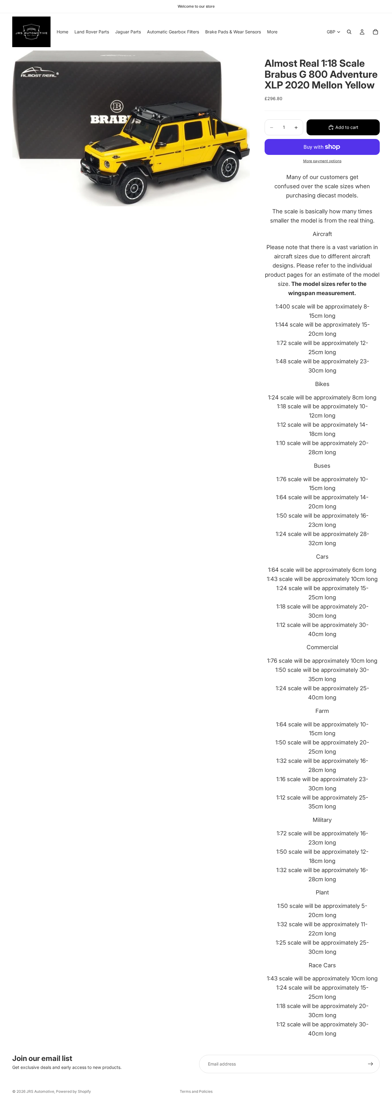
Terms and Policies (196, 1091)
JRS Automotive (40, 1091)
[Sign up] (370, 1064)
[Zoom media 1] (131, 128)
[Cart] (375, 32)
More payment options (322, 161)
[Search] (349, 32)
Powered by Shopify (73, 1091)
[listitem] (272, 32)
